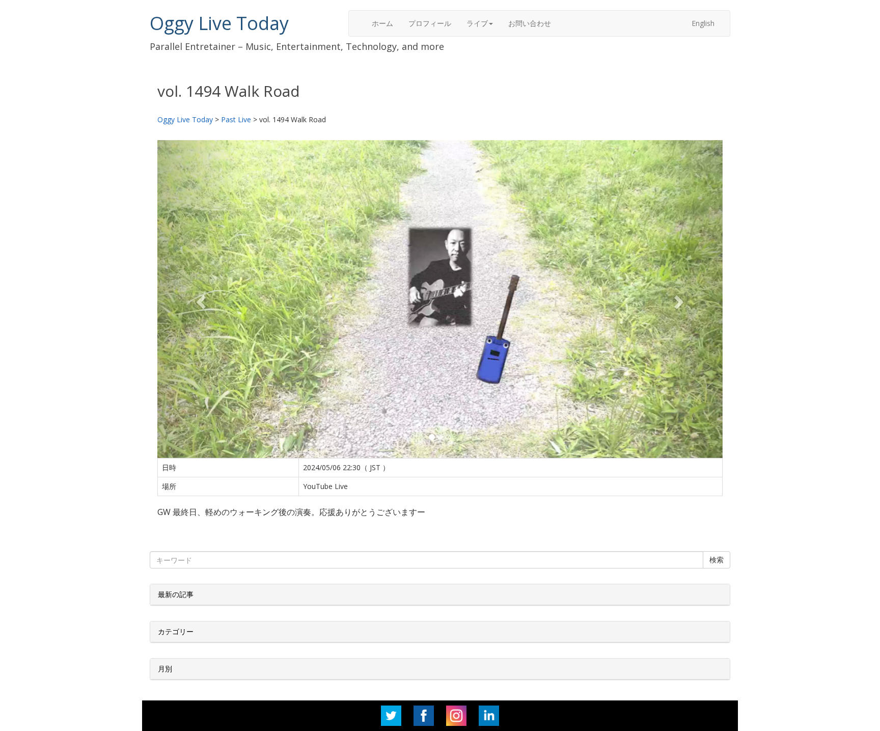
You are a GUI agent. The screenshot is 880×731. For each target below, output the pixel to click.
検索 (716, 559)
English (703, 23)
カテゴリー (176, 631)
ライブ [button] (477, 23)
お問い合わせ (529, 23)
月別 (165, 668)
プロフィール (429, 23)
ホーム (382, 23)
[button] (199, 299)
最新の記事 (176, 594)
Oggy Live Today (219, 23)
